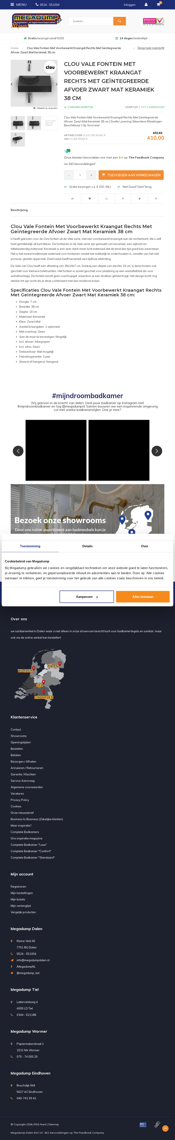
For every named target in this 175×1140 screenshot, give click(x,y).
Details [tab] (87, 546)
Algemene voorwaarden (27, 787)
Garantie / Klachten (23, 774)
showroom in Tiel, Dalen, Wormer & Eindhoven (133, 38)
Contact (16, 729)
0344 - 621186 (26, 1014)
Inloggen (130, 4)
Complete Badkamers (25, 832)
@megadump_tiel (28, 973)
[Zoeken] (119, 21)
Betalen (16, 755)
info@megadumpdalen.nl (33, 960)
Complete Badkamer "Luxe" (29, 844)
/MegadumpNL (26, 966)
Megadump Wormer (29, 1031)
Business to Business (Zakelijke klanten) (37, 819)
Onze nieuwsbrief (22, 812)
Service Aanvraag (23, 780)
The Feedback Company (88, 1132)
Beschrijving (19, 210)
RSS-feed (40, 1124)
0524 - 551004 (50, 4)
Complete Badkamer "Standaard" (33, 857)
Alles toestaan (142, 596)
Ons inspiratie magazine (26, 838)
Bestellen (17, 748)
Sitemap (53, 1124)
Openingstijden (21, 742)
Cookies (16, 806)
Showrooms (19, 736)
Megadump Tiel (25, 989)
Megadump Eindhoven (30, 1073)
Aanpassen (84, 596)
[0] (158, 4)
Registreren (18, 886)
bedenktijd (46, 38)
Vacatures (17, 793)
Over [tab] (144, 546)
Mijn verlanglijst (21, 905)
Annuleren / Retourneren (27, 768)
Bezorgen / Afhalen (23, 761)
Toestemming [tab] (30, 546)
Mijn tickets (18, 899)
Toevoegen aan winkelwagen (133, 175)
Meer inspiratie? (21, 825)
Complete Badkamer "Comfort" (31, 851)
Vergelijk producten (23, 912)
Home (15, 48)
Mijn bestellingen (22, 893)
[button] (56, 450)
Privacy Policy (20, 800)
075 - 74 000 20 (27, 1056)
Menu (20, 4)
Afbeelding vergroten (47, 108)
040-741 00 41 (26, 1098)
